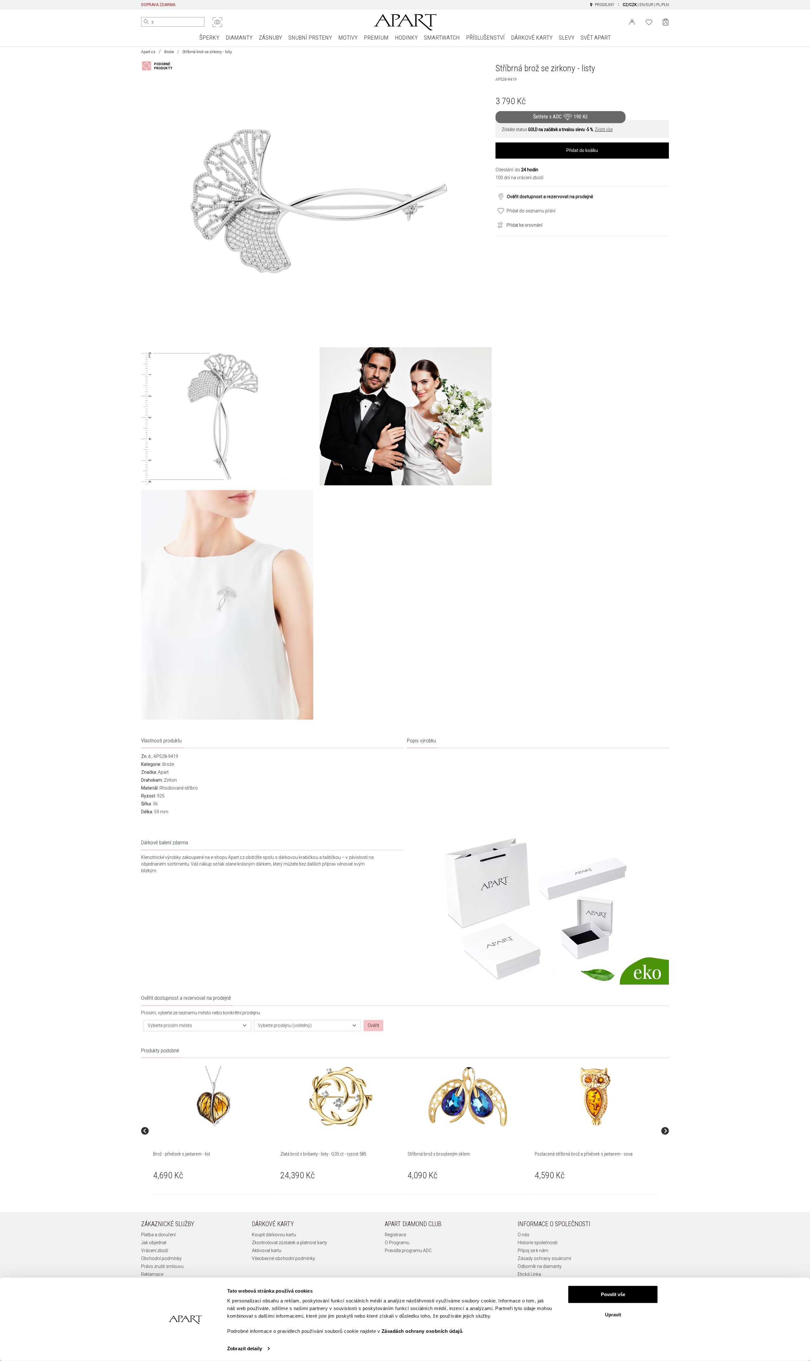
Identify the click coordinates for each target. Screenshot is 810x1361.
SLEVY (566, 37)
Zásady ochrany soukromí (544, 1258)
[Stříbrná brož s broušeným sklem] (468, 1096)
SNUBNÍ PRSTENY (310, 37)
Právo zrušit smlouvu (162, 1266)
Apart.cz (148, 52)
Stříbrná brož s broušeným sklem (439, 1154)
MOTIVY (348, 37)
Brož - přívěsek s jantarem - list (181, 1154)
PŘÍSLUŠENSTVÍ (485, 37)
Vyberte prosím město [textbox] (170, 1025)
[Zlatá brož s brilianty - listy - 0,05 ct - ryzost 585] (340, 1096)
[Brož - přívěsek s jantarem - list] (213, 1096)
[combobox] (197, 1025)
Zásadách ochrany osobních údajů (422, 1331)
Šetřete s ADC (560, 117)
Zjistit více (604, 129)
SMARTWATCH (442, 37)
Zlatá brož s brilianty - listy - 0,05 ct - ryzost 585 (323, 1154)
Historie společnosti (538, 1242)
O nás (523, 1234)
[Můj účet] (632, 21)
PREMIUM (376, 37)
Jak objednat (153, 1242)
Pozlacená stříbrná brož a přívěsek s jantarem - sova (583, 1154)
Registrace (395, 1234)
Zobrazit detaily (244, 1348)
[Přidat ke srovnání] (498, 224)
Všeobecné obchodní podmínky (283, 1258)
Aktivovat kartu (266, 1250)
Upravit (613, 1314)
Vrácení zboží (154, 1250)
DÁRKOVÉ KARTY (531, 37)
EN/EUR (646, 5)
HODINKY (406, 37)
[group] (214, 1131)
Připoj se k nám (533, 1250)
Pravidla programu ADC (408, 1250)
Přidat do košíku (582, 150)
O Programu (397, 1242)
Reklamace (152, 1274)
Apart (163, 772)
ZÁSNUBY (270, 37)
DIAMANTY (239, 37)
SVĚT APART (596, 37)
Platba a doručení (158, 1234)
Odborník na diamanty (540, 1266)
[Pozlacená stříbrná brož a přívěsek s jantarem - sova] (595, 1096)
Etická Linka (529, 1274)
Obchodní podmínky (161, 1258)
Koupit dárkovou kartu (274, 1234)
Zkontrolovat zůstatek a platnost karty (289, 1242)
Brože (169, 52)
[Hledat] (146, 21)
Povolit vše (613, 1294)
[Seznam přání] (648, 21)
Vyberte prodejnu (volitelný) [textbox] (285, 1025)
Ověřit (373, 1025)
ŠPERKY (209, 37)
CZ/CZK (630, 5)
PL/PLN (662, 5)
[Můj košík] (665, 22)
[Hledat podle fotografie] (217, 22)
